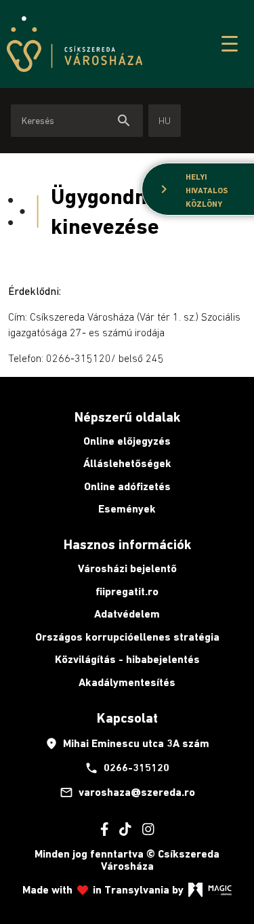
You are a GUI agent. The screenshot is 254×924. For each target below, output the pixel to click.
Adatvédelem (127, 613)
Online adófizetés (127, 486)
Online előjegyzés (127, 441)
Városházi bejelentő (127, 568)
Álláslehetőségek (127, 463)
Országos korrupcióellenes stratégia (127, 636)
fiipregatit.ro (127, 591)
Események (127, 508)
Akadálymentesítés (127, 682)
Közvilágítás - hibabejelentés (127, 659)
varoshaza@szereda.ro (127, 792)
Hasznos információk (127, 544)
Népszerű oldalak (127, 417)
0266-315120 (127, 768)
